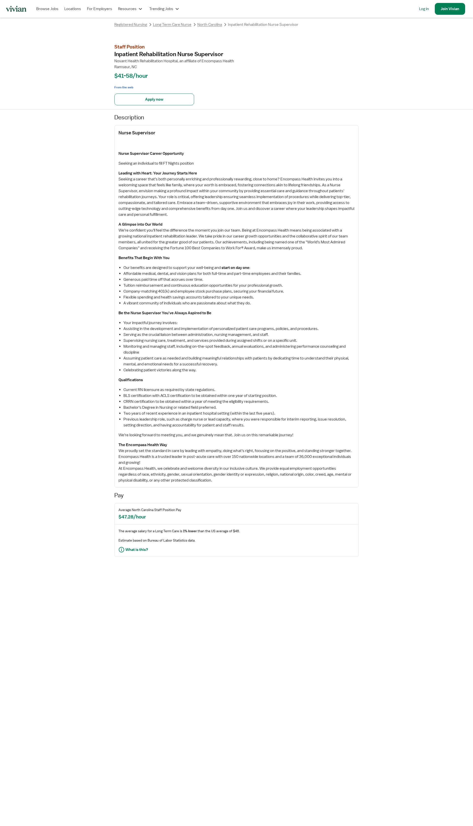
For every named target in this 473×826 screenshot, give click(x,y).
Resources (127, 8)
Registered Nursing (130, 24)
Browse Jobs (47, 8)
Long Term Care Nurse (172, 24)
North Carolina (209, 24)
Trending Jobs (161, 8)
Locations (72, 8)
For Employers (99, 8)
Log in (424, 8)
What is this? (136, 549)
